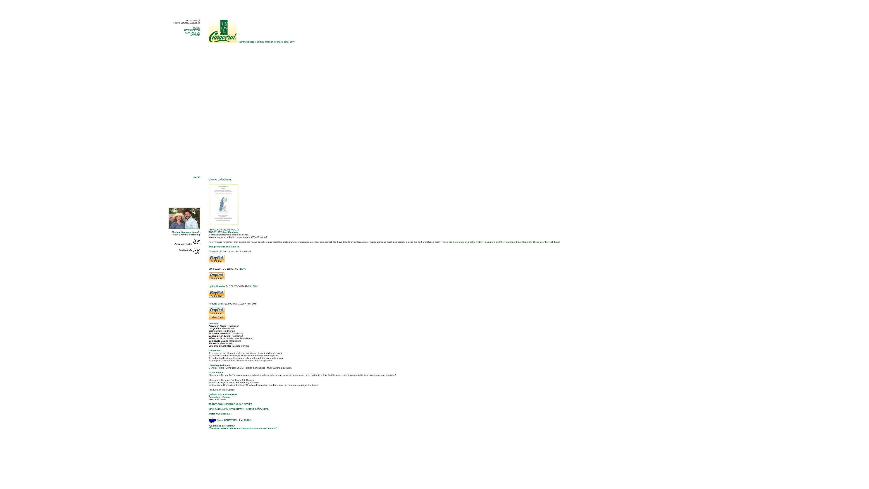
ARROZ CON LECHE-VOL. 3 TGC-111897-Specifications (224, 230)
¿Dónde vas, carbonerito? (223, 394)
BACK (196, 177)
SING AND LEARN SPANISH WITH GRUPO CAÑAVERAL (239, 409)
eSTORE (195, 35)
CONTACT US (192, 32)
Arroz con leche (217, 399)
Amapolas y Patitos (219, 397)
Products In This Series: (222, 389)
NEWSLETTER (192, 30)
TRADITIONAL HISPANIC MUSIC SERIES (230, 404)
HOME (196, 27)
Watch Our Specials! (220, 413)
